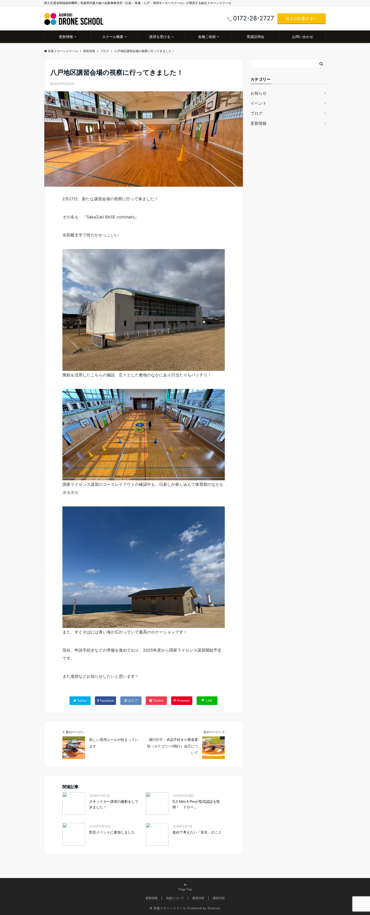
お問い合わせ (302, 36)
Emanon (214, 908)
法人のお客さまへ (301, 18)
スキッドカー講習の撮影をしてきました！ (113, 804)
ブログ (256, 113)
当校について (175, 898)
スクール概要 (112, 36)
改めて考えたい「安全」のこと (197, 832)
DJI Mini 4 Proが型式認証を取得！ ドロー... (196, 804)
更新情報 (66, 36)
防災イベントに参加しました (112, 832)
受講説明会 (255, 36)
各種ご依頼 (207, 36)
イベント (258, 103)
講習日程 (198, 898)
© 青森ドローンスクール (168, 908)
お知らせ (258, 93)
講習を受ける (159, 36)
